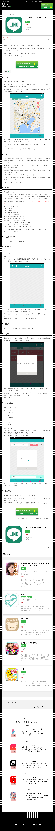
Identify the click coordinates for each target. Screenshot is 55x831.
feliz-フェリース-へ (27, 602)
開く (9, 71)
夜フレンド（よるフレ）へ (27, 652)
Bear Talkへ (27, 627)
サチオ (50, 547)
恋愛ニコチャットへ (27, 678)
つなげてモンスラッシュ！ (40, 707)
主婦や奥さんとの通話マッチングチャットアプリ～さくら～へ (27, 575)
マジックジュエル (12, 702)
